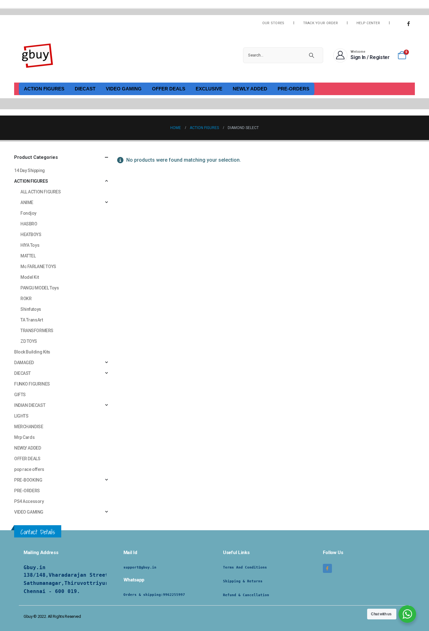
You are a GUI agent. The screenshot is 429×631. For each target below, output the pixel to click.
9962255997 (174, 595)
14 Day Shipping (29, 170)
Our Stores (273, 23)
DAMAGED (24, 362)
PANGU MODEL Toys (39, 287)
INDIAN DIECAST (29, 405)
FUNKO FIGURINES (32, 383)
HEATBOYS (30, 234)
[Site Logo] (38, 55)
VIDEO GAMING (124, 88)
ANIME (26, 202)
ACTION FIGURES (44, 88)
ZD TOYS (28, 341)
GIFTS (20, 394)
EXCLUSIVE (209, 88)
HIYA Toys (29, 245)
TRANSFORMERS (36, 330)
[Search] (311, 55)
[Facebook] (408, 23)
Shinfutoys (30, 309)
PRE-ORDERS (293, 88)
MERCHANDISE (28, 426)
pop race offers (29, 469)
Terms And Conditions (245, 567)
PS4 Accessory (29, 501)
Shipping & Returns (243, 581)
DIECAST (85, 88)
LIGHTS (21, 415)
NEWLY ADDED (250, 88)
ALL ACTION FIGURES (40, 191)
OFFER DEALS (168, 88)
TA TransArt (31, 319)
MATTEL (27, 255)
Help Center (368, 23)
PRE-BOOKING (28, 480)
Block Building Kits (32, 351)
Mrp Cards (24, 437)
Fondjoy (28, 213)
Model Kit (29, 277)
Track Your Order (320, 23)
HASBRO (28, 223)
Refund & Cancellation (246, 595)
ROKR (25, 298)
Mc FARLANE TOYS (38, 266)
